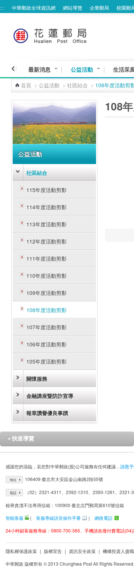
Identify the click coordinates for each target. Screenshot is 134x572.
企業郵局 (99, 7)
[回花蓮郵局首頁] (63, 34)
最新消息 (39, 69)
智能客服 (14, 518)
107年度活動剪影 (46, 327)
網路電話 (103, 518)
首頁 (26, 85)
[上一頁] (14, 69)
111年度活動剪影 (46, 258)
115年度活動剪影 (46, 190)
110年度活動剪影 (46, 275)
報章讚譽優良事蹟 (47, 413)
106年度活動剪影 (46, 344)
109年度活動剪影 (46, 292)
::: (2, 7)
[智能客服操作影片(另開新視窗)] (27, 518)
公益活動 (82, 69)
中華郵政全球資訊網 (33, 7)
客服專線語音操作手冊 (58, 518)
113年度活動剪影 (46, 224)
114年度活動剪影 (46, 207)
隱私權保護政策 (21, 551)
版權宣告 (53, 551)
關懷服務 (36, 378)
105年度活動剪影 (46, 361)
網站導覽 (72, 7)
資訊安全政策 (82, 551)
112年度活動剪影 (46, 241)
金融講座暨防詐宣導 (49, 395)
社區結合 (77, 85)
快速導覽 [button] (20, 438)
